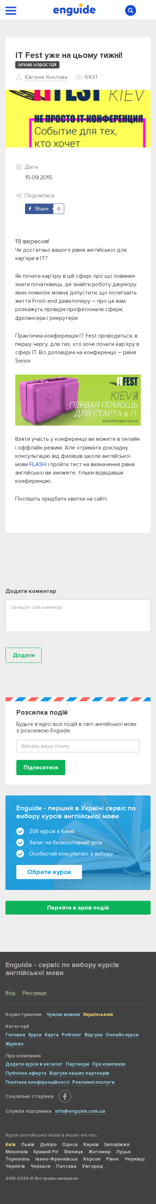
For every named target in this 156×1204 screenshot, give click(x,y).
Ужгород (92, 1166)
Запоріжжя (117, 1144)
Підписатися (41, 767)
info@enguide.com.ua (80, 1111)
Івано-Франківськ (56, 1159)
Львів (27, 1144)
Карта (52, 1035)
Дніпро (48, 1144)
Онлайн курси (122, 1035)
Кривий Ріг (46, 1152)
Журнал (14, 1044)
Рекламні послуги (93, 1082)
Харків (91, 1144)
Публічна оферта (25, 1073)
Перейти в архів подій (78, 907)
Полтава (66, 1166)
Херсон (91, 1159)
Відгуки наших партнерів (79, 1073)
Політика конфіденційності (37, 1082)
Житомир (100, 1152)
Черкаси (40, 1166)
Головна (15, 1035)
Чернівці (134, 1159)
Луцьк (123, 1152)
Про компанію (109, 1064)
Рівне (112, 1159)
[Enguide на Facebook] (65, 1096)
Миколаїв (16, 1152)
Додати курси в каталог (34, 1064)
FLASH (37, 464)
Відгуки (94, 1035)
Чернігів (15, 1166)
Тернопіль (17, 1159)
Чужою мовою (63, 1014)
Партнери (77, 1064)
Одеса (70, 1144)
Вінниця (73, 1152)
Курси (35, 1035)
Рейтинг (72, 1035)
